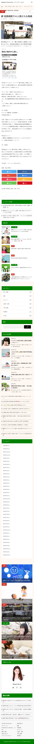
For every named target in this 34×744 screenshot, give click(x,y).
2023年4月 (5, 489)
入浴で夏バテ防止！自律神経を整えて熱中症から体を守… (21, 364)
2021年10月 (5, 514)
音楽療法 (17, 311)
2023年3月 (5, 492)
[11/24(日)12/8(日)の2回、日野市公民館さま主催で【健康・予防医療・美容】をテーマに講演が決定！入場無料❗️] (9, 194)
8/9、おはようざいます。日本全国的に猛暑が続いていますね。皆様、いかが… (21, 391)
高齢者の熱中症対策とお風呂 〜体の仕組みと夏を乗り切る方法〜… (17, 416)
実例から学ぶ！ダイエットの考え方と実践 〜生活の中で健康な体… (17, 710)
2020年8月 (5, 536)
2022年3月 (5, 508)
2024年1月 (5, 477)
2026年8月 (5, 445)
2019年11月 (5, 555)
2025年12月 (5, 452)
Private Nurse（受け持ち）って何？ (9, 728)
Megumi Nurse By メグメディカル (16, 741)
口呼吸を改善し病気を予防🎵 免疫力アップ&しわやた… (15, 412)
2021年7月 (5, 517)
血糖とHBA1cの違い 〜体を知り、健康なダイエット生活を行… (17, 714)
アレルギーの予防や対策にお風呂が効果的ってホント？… (21, 341)
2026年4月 (5, 448)
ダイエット (17, 300)
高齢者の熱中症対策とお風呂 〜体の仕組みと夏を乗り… (21, 386)
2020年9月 (5, 533)
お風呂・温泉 (13, 188)
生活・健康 (14, 227)
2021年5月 (5, 523)
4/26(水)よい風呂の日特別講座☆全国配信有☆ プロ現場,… (16, 424)
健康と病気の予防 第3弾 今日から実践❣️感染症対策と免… (16, 718)
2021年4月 (5, 526)
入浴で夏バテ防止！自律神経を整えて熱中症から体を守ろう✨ (17, 408)
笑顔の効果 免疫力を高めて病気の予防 (20, 248)
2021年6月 (5, 520)
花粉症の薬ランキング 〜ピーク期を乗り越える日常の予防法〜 (17, 705)
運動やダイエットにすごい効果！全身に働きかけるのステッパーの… (17, 429)
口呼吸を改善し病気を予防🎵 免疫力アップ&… (21, 375)
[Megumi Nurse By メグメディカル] (14, 2)
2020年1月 (5, 551)
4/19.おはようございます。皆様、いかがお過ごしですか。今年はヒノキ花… (21, 379)
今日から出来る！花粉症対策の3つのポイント (21, 268)
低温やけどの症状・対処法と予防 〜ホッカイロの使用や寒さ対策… (17, 434)
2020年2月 (5, 548)
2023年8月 (5, 480)
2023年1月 (5, 495)
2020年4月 (5, 542)
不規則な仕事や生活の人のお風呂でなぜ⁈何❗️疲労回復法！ (16, 421)
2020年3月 (5, 545)
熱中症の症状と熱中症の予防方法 (19, 258)
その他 (18, 188)
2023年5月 (5, 486)
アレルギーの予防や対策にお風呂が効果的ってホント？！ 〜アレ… (17, 397)
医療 (2, 11)
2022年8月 (5, 505)
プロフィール (5, 725)
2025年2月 (5, 458)
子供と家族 (17, 307)
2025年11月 (5, 455)
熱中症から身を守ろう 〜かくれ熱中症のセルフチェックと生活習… (17, 701)
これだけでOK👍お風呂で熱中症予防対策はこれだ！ (21, 352)
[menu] (31, 2)
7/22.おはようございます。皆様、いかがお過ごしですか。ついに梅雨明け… (21, 357)
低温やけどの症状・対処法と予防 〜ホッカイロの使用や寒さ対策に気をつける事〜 (17, 216)
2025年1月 (5, 461)
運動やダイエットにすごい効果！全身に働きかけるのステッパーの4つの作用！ (17, 211)
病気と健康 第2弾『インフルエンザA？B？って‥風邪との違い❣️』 (21, 240)
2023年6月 (5, 483)
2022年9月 (5, 501)
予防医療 (8, 188)
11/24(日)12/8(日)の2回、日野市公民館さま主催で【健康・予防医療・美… (17, 206)
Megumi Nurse (17, 684)
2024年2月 (5, 473)
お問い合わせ (5, 733)
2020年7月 (5, 539)
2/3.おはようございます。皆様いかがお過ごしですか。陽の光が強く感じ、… (21, 345)
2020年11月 (5, 530)
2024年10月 (5, 464)
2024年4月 (5, 470)
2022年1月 (5, 511)
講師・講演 (4, 731)
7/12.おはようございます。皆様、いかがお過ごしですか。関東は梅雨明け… (21, 368)
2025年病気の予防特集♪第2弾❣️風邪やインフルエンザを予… (16, 401)
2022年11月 (5, 498)
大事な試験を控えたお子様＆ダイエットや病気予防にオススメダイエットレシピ (21, 277)
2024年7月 (5, 467)
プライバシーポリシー (7, 735)
